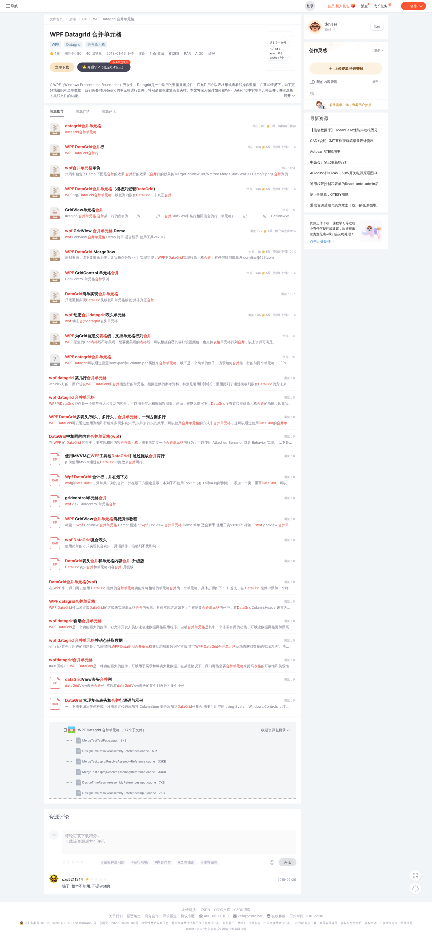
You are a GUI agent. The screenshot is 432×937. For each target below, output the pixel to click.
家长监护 (228, 923)
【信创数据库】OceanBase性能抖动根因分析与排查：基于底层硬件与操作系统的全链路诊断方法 (346, 130)
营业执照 (406, 923)
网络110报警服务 (249, 923)
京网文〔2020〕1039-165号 (118, 923)
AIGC (199, 53)
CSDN (205, 910)
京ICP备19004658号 (82, 923)
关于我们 (116, 916)
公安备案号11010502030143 (44, 923)
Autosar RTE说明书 (325, 151)
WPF (55, 44)
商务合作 (152, 916)
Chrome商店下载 (305, 923)
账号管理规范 (329, 923)
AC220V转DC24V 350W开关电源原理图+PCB (346, 173)
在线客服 (279, 916)
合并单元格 (96, 44)
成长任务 (381, 6)
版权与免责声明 (351, 923)
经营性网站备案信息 (155, 923)
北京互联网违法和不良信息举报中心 (196, 923)
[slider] (73, 862)
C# (84, 19)
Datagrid (73, 44)
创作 (413, 6)
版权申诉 (370, 923)
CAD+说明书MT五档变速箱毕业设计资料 (342, 140)
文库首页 (56, 19)
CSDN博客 (242, 910)
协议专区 (188, 916)
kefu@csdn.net (250, 916)
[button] (289, 96)
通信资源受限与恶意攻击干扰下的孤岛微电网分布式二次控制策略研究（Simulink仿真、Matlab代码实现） (346, 205)
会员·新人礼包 (339, 6)
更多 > (378, 50)
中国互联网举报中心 (277, 923)
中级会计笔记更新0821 (328, 162)
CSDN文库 (222, 910)
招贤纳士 (134, 916)
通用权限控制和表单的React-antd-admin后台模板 (346, 184)
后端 (72, 19)
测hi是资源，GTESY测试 (329, 194)
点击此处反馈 (320, 241)
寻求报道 (170, 916)
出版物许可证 (389, 923)
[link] (56, 19)
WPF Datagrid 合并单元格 (86, 34)
